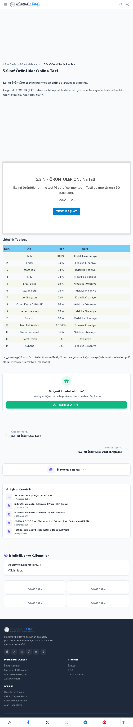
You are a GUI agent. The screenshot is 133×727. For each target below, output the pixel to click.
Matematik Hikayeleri (16, 670)
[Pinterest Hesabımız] (29, 652)
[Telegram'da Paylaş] (85, 722)
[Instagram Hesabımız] (22, 652)
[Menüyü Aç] (5, 4)
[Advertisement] (66, 34)
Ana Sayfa (10, 64)
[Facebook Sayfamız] (7, 652)
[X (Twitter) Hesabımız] (14, 652)
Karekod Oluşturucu (15, 700)
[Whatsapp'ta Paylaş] (66, 722)
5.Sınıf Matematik (30, 64)
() (68, 404)
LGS (70, 670)
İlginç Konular (12, 665)
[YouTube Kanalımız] (36, 652)
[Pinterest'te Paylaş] (104, 722)
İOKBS (72, 665)
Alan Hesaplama (13, 704)
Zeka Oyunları (12, 678)
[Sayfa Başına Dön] (123, 722)
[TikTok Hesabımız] (43, 652)
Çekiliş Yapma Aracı (15, 696)
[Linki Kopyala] (9, 722)
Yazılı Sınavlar (76, 674)
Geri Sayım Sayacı (14, 692)
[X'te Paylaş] (47, 722)
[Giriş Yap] (127, 4)
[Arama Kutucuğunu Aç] (121, 4)
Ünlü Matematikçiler (15, 674)
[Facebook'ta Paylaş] (28, 722)
